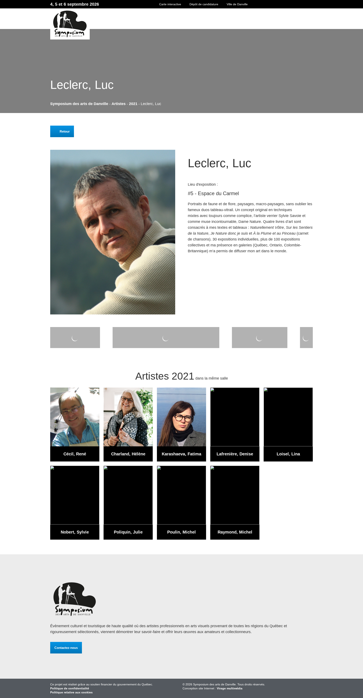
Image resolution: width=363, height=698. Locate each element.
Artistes (119, 104)
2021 (133, 104)
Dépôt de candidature (203, 4)
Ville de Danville (237, 4)
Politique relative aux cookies (71, 692)
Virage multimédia (229, 688)
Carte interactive (170, 4)
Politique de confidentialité (69, 688)
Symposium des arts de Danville (164, 24)
